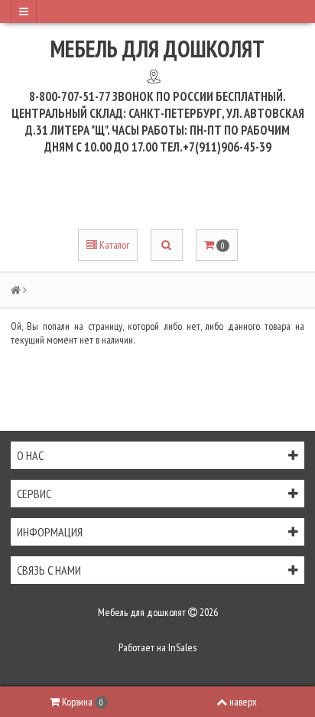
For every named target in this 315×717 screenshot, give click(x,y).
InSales (182, 647)
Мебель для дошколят (157, 49)
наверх (243, 702)
